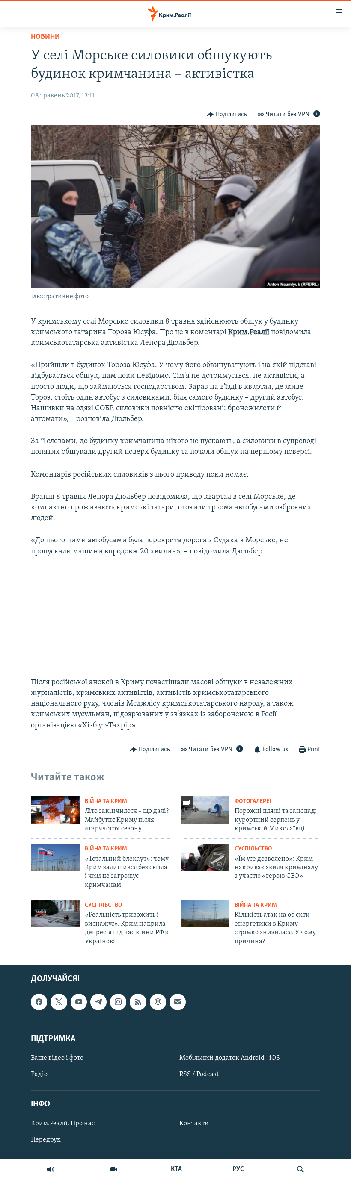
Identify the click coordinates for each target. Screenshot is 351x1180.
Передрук (46, 1139)
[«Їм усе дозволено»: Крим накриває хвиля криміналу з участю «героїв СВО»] (205, 857)
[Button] (227, 114)
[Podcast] (158, 1002)
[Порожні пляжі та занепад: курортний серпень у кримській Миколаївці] (205, 810)
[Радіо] (50, 1169)
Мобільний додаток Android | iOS (229, 1058)
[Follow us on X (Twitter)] (59, 1002)
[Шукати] (300, 1169)
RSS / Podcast (199, 1074)
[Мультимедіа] (114, 1169)
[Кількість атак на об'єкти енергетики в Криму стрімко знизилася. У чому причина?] (205, 913)
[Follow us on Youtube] (79, 1002)
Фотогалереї (253, 801)
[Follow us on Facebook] (39, 1002)
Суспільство (253, 849)
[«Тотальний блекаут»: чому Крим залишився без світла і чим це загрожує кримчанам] (55, 857)
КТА (176, 1169)
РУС (238, 1169)
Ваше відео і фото (57, 1058)
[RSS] (138, 1002)
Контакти (194, 1123)
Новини (45, 37)
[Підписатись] (178, 1002)
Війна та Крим (106, 801)
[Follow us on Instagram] (118, 1002)
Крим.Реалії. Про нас (63, 1123)
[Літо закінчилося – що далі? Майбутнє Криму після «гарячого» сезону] (55, 810)
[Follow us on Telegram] (98, 1002)
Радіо (39, 1074)
